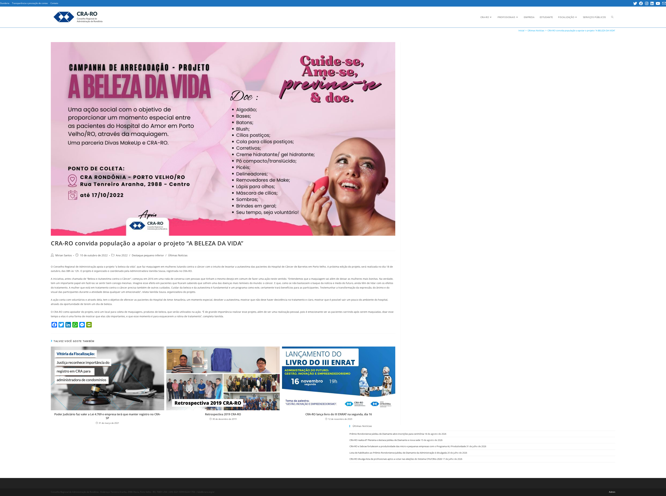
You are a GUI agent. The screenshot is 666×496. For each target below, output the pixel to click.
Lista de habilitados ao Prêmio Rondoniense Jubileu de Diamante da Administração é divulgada (398, 452)
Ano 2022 (122, 255)
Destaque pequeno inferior (148, 255)
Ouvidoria (4, 3)
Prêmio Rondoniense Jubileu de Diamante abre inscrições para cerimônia (386, 433)
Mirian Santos (63, 255)
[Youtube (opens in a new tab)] (658, 3)
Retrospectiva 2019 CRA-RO (223, 414)
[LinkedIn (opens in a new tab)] (652, 3)
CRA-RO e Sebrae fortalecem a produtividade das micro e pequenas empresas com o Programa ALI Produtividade (407, 446)
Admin (612, 491)
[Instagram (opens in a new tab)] (646, 3)
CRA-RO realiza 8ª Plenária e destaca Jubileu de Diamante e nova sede (384, 440)
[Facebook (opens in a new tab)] (641, 3)
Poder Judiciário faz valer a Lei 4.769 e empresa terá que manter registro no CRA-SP (107, 416)
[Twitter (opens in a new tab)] (635, 3)
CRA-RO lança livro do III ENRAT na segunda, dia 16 (338, 414)
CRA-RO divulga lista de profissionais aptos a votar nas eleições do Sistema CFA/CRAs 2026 (395, 458)
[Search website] (612, 17)
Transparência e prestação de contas (30, 3)
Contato (54, 3)
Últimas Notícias (177, 255)
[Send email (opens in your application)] (663, 3)
